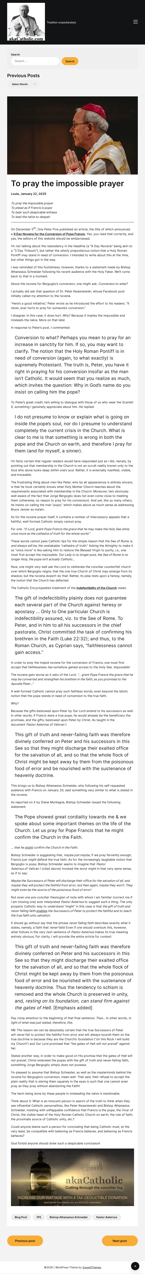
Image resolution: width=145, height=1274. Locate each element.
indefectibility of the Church (96, 588)
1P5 (38, 1217)
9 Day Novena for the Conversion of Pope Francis (49, 234)
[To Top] (135, 1266)
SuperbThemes (92, 1267)
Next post (120, 1241)
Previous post (25, 1241)
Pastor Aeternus (106, 1217)
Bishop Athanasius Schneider (69, 1217)
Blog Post (21, 1217)
